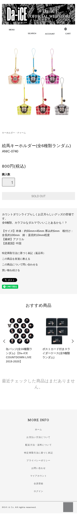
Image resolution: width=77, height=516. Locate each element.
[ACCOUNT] (47, 30)
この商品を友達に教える (16, 259)
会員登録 (38, 483)
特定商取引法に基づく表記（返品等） (24, 253)
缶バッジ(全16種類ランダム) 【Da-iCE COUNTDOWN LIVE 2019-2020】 (19, 355)
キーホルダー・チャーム (14, 133)
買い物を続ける (11, 270)
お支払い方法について (38, 437)
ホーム (38, 429)
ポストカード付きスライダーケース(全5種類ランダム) (56, 353)
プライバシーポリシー (38, 460)
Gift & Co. (9, 507)
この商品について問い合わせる (20, 264)
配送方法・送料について (38, 445)
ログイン (38, 491)
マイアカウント (38, 476)
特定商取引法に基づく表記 (38, 453)
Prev (4, 341)
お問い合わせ (38, 468)
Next (72, 341)
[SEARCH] (29, 30)
